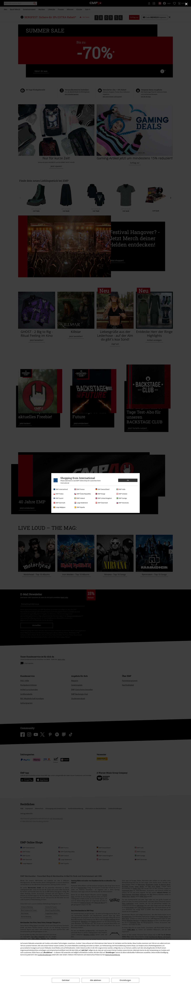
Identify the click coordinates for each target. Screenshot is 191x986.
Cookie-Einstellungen (45, 955)
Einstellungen (125, 980)
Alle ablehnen (95, 980)
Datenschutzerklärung (112, 955)
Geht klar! (65, 980)
